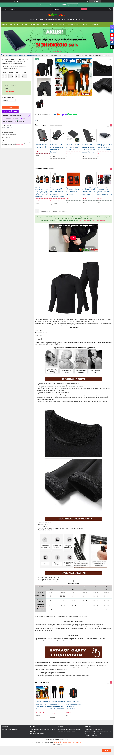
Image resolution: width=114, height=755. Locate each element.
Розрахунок (46, 24)
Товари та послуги (15, 24)
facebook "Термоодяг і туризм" (66, 731)
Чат (108, 750)
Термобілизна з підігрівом (33, 55)
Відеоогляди (35, 24)
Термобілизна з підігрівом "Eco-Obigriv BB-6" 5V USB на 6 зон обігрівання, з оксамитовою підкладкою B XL (42, 705)
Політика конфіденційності (74, 742)
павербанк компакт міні (99, 220)
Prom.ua (66, 739)
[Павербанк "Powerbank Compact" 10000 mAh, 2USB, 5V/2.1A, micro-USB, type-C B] (73, 135)
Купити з (8, 111)
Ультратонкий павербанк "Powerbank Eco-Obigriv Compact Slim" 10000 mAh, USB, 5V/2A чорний (104, 147)
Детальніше (72, 5)
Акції (26, 24)
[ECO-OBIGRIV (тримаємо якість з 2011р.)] (57, 15)
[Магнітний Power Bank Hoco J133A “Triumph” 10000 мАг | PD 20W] (42, 135)
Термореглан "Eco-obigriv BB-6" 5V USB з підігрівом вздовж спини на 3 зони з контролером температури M (89, 191)
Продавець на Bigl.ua (57, 741)
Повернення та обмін (73, 24)
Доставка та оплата (58, 24)
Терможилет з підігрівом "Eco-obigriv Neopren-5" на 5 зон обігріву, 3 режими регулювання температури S (73, 191)
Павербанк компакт (84, 220)
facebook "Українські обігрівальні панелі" (69, 729)
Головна (4, 24)
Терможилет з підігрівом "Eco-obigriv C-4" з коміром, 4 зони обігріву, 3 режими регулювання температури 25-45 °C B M (104, 191)
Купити (11, 107)
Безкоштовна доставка (8, 132)
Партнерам (94, 24)
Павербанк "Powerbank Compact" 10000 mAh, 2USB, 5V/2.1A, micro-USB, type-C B (72, 147)
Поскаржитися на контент (60, 742)
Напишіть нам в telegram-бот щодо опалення (98, 731)
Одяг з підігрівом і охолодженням (15, 55)
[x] (37, 120)
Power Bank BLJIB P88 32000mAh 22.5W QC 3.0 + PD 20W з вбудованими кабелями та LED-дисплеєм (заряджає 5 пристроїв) (57, 148)
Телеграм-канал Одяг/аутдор (93, 729)
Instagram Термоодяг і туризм (10, 729)
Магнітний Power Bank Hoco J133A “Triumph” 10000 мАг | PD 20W (41, 146)
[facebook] (35, 120)
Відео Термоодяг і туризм (37, 733)
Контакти (85, 24)
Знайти (84, 9)
